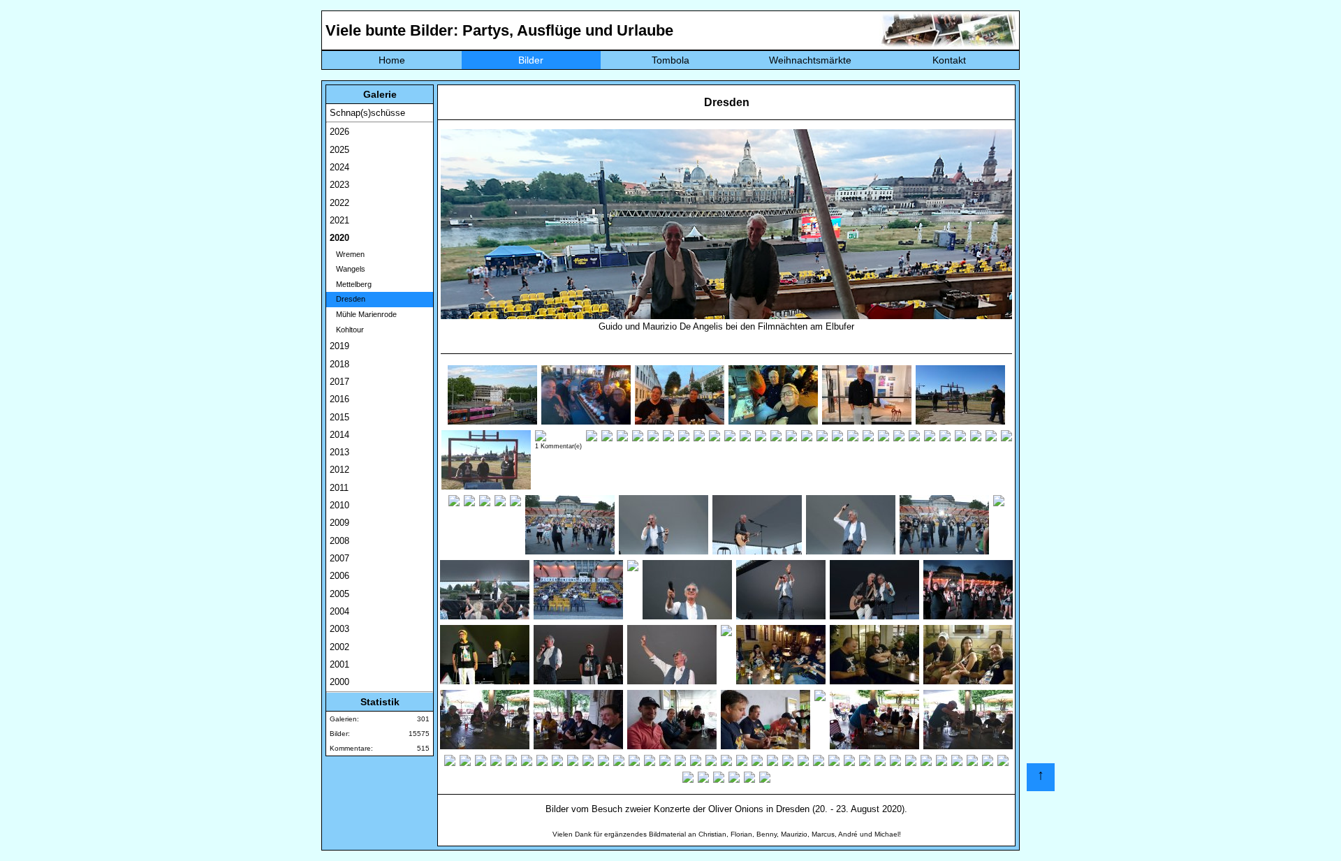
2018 (339, 364)
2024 (339, 167)
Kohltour (347, 329)
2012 (339, 469)
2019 (339, 346)
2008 (339, 541)
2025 (339, 150)
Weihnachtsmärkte (810, 60)
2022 (339, 203)
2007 (339, 558)
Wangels (347, 269)
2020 (339, 238)
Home (392, 60)
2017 (339, 381)
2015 (339, 417)
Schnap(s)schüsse (367, 113)
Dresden (347, 299)
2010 (339, 505)
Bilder (530, 60)
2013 (339, 452)
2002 (339, 647)
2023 (339, 184)
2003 (339, 629)
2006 (339, 576)
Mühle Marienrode (363, 314)
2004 (339, 611)
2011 (339, 488)
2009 (339, 522)
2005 (339, 594)
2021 (339, 220)
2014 (339, 434)
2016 (339, 399)
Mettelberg (351, 284)
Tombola (670, 60)
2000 (339, 682)
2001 (339, 664)
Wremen (347, 254)
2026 (339, 131)
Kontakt (949, 60)
